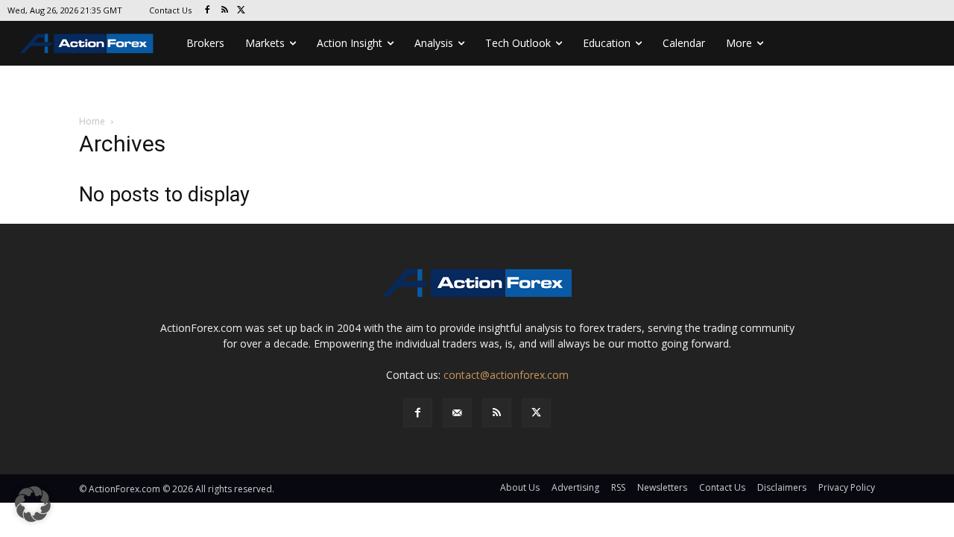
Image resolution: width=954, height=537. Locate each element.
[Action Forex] (86, 43)
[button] (33, 504)
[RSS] (224, 10)
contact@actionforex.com (506, 375)
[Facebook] (207, 10)
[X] (241, 10)
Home (92, 121)
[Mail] (457, 412)
